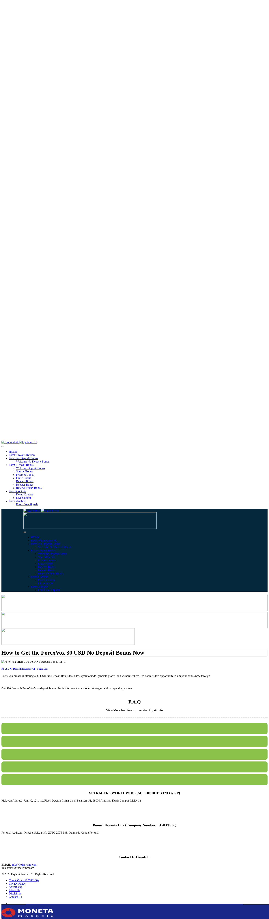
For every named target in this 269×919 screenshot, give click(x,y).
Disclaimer (15, 893)
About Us (14, 890)
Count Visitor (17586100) (24, 880)
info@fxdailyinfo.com (24, 864)
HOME (13, 451)
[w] (134, 610)
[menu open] (24, 532)
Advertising (15, 886)
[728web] (134, 627)
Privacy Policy (17, 883)
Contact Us (15, 896)
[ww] (90, 527)
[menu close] (2, 446)
